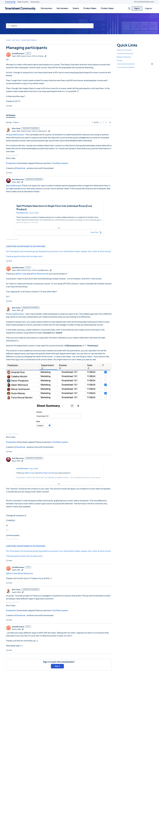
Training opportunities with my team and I (24, 256)
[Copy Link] (45, 56)
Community (10, 1)
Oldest (15, 122)
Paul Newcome (18, 179)
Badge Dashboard (124, 57)
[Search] (129, 8)
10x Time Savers (58, 251)
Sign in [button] (57, 666)
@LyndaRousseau (16, 134)
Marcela (40, 56)
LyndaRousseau (18, 53)
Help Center (22, 1)
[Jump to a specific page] (110, 122)
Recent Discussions (124, 50)
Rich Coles (16, 128)
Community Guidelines (126, 67)
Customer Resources (125, 53)
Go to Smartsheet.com (144, 1)
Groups (119, 60)
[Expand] (59, 228)
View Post (94, 232)
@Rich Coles (20, 273)
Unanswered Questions (135, 64)
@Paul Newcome (38, 273)
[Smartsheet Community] (20, 8)
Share (9, 106)
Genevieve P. (42, 131)
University (34, 1)
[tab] (10, 115)
